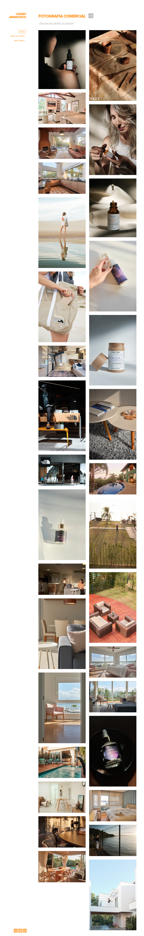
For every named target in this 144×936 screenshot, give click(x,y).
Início (22, 32)
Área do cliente (18, 36)
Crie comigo (19, 41)
